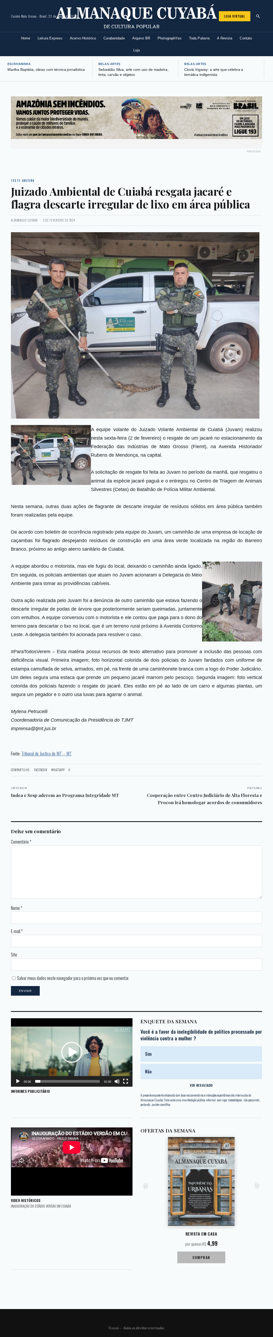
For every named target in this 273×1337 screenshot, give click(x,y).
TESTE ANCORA (23, 180)
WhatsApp (58, 770)
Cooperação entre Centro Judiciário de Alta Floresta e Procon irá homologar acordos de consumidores (204, 795)
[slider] (67, 1081)
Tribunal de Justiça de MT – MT (46, 753)
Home (25, 38)
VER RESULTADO (201, 1085)
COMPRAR (201, 1257)
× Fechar (253, 109)
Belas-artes (109, 64)
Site (14, 954)
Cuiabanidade (114, 38)
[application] (72, 1052)
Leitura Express (50, 38)
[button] (71, 1052)
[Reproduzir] (18, 1081)
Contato (246, 38)
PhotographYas (170, 38)
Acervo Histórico (83, 38)
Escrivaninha (19, 64)
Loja (136, 50)
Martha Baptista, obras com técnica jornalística (46, 70)
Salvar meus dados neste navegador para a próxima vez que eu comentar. (73, 978)
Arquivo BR (141, 38)
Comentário (21, 842)
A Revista (224, 38)
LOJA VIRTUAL (234, 16)
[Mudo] (117, 1081)
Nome (16, 908)
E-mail (17, 931)
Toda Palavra (199, 38)
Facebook (40, 770)
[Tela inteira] (125, 1081)
